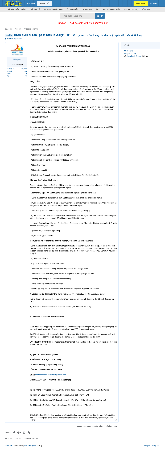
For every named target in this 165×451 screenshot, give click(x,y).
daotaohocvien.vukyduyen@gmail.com (51, 375)
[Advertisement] (140, 100)
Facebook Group (134, 56)
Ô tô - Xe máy (72, 9)
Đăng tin (31, 4)
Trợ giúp (147, 446)
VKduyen (10, 39)
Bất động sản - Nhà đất (17, 9)
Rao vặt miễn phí (30, 446)
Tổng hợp (146, 9)
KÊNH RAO (9, 446)
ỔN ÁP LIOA (128, 51)
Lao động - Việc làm (90, 9)
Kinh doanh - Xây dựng (53, 9)
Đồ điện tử (35, 9)
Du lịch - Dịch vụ (131, 9)
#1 (116, 420)
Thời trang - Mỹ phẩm (111, 9)
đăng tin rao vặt (130, 54)
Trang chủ (44, 4)
